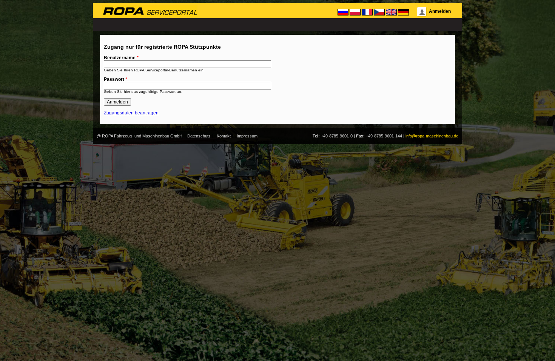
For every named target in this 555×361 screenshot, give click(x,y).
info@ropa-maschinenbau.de (431, 136)
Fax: (360, 136)
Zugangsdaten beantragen (131, 113)
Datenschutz (199, 136)
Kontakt (224, 136)
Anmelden (440, 11)
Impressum (247, 136)
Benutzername (121, 57)
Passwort (115, 79)
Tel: (316, 136)
